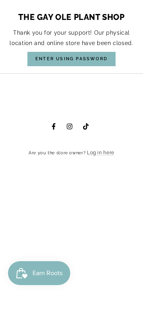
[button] (71, 59)
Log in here (100, 153)
